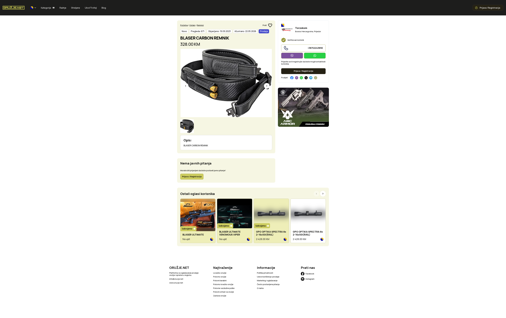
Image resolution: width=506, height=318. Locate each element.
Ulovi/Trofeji (91, 7)
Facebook (310, 273)
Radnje (63, 7)
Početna (184, 25)
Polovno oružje (219, 277)
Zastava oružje (219, 296)
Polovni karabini (220, 281)
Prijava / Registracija (490, 7)
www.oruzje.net (176, 283)
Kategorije (46, 7)
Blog (104, 7)
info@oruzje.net (176, 279)
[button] (33, 7)
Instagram (310, 279)
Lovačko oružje (219, 273)
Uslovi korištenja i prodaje (268, 277)
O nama (260, 288)
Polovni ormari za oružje (223, 292)
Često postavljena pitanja (268, 284)
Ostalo (192, 25)
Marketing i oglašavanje (267, 281)
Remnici (200, 25)
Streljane (75, 7)
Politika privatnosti (265, 273)
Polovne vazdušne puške (224, 288)
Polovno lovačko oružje (223, 284)
